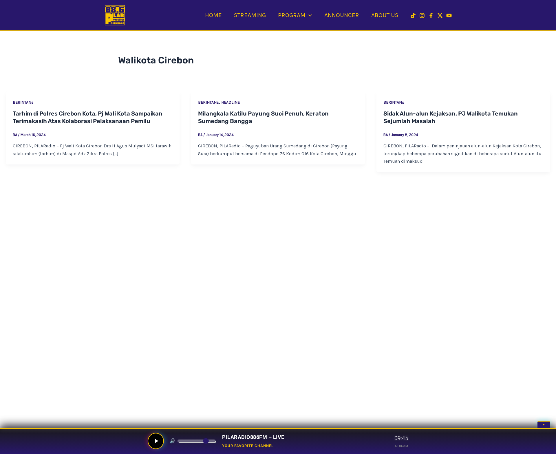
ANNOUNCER (341, 15)
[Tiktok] (413, 15)
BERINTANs (23, 102)
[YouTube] (449, 15)
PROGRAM (292, 15)
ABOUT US (384, 15)
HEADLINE (230, 102)
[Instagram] (422, 15)
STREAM (401, 446)
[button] (309, 15)
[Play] (156, 441)
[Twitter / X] (440, 15)
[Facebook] (431, 15)
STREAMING (250, 15)
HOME (213, 15)
